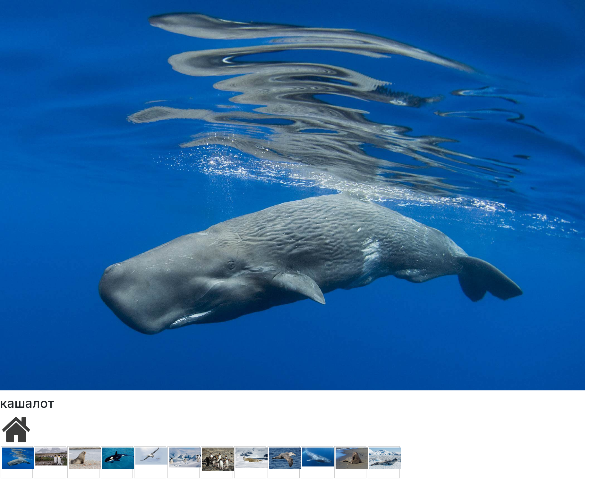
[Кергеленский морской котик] (83, 462)
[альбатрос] (150, 462)
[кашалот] (17, 462)
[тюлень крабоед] (250, 462)
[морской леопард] (384, 462)
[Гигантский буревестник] (284, 462)
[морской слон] (350, 462)
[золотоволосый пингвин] (217, 462)
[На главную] (16, 429)
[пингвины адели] (183, 462)
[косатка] (117, 462)
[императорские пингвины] (50, 462)
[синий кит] (317, 462)
